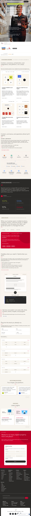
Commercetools (3, 474)
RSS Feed (2, 487)
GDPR (25, 475)
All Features (3, 489)
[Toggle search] (23, 1)
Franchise (10, 478)
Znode (2, 477)
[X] (15, 514)
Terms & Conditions (27, 477)
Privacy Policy (26, 476)
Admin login (3, 486)
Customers (18, 475)
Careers (17, 476)
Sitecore (2, 475)
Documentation (3, 488)
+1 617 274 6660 (14, 505)
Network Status (26, 474)
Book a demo (5, 316)
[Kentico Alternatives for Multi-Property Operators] (7, 412)
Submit (15, 461)
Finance (10, 475)
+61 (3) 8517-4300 (5, 505)
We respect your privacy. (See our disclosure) (15, 463)
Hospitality (10, 477)
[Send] (29, 514)
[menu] (29, 1)
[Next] (28, 397)
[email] (10, 514)
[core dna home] (15, 510)
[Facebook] (13, 514)
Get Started (15, 15)
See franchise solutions (5, 243)
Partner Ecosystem (19, 474)
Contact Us (18, 477)
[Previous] (26, 397)
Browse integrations (3, 336)
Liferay (2, 476)
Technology (10, 476)
